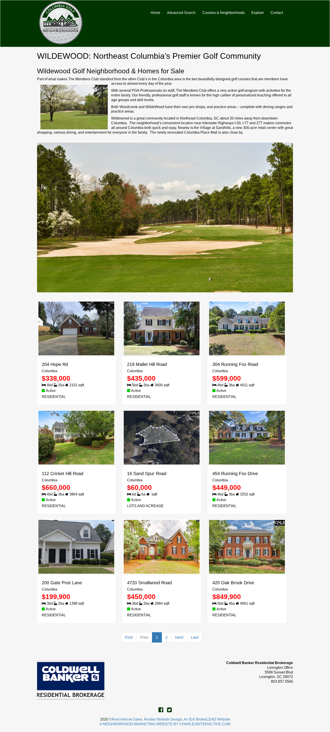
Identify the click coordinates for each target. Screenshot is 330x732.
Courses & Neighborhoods (223, 13)
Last (194, 637)
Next (179, 637)
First (129, 637)
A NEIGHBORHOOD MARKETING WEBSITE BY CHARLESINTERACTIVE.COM (165, 724)
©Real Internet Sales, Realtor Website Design (145, 719)
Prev (144, 637)
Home (155, 13)
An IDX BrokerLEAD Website (207, 719)
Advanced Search (181, 13)
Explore (257, 13)
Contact (277, 13)
